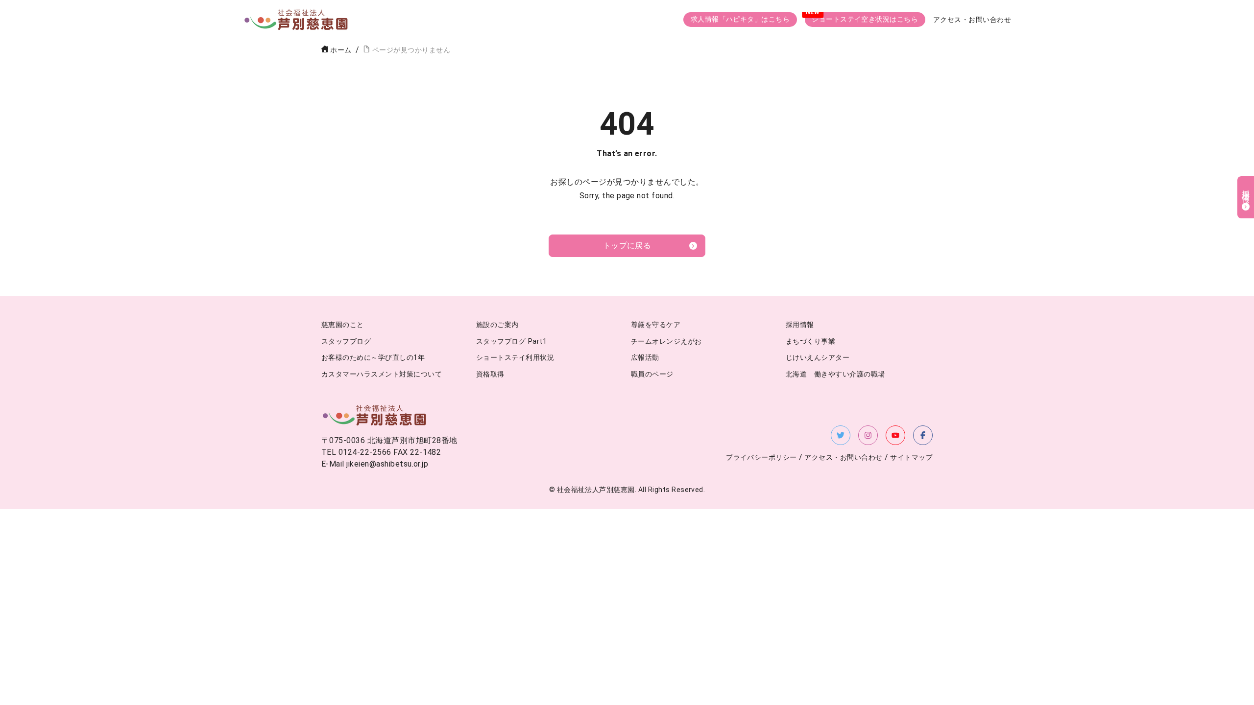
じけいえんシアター (817, 357)
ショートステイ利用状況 (515, 357)
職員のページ (652, 374)
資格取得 (490, 374)
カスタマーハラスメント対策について (381, 374)
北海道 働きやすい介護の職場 (835, 374)
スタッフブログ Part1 (511, 341)
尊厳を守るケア (655, 325)
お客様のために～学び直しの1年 (373, 357)
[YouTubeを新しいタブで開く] (895, 435)
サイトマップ (911, 457)
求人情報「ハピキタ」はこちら (740, 19)
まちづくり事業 (810, 341)
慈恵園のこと (342, 325)
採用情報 (800, 325)
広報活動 (645, 357)
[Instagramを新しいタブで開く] (868, 435)
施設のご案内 (497, 325)
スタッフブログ (346, 341)
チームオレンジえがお (666, 341)
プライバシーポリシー (761, 457)
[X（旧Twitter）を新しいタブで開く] (840, 435)
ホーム (340, 50)
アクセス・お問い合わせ (972, 20)
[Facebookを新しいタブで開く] (923, 435)
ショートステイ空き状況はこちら (865, 19)
